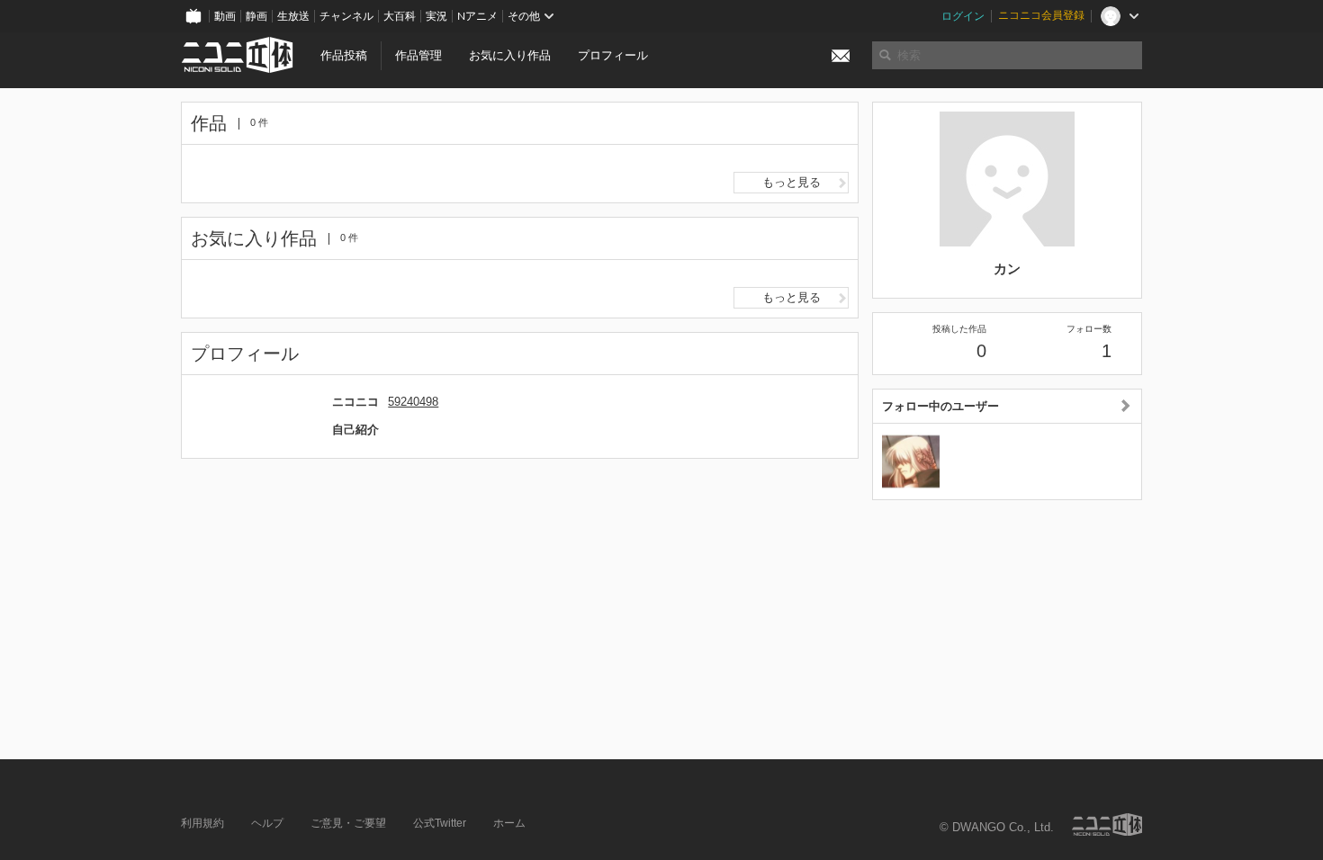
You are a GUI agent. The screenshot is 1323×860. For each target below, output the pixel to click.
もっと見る (791, 182)
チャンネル (347, 16)
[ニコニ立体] (1107, 824)
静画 (256, 16)
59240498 (413, 401)
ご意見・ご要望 (348, 823)
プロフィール (613, 55)
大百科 (399, 16)
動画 (225, 16)
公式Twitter (439, 823)
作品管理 (418, 55)
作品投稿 (343, 55)
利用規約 (202, 823)
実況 (436, 16)
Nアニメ (477, 16)
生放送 (293, 16)
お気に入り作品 (510, 55)
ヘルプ (267, 823)
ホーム (509, 823)
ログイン (963, 16)
